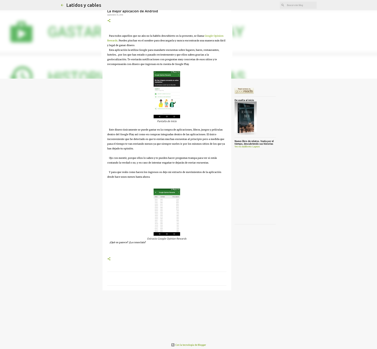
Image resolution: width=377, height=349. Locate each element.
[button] (109, 21)
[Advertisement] (166, 315)
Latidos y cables (83, 5)
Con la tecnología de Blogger (190, 345)
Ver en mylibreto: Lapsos (247, 146)
